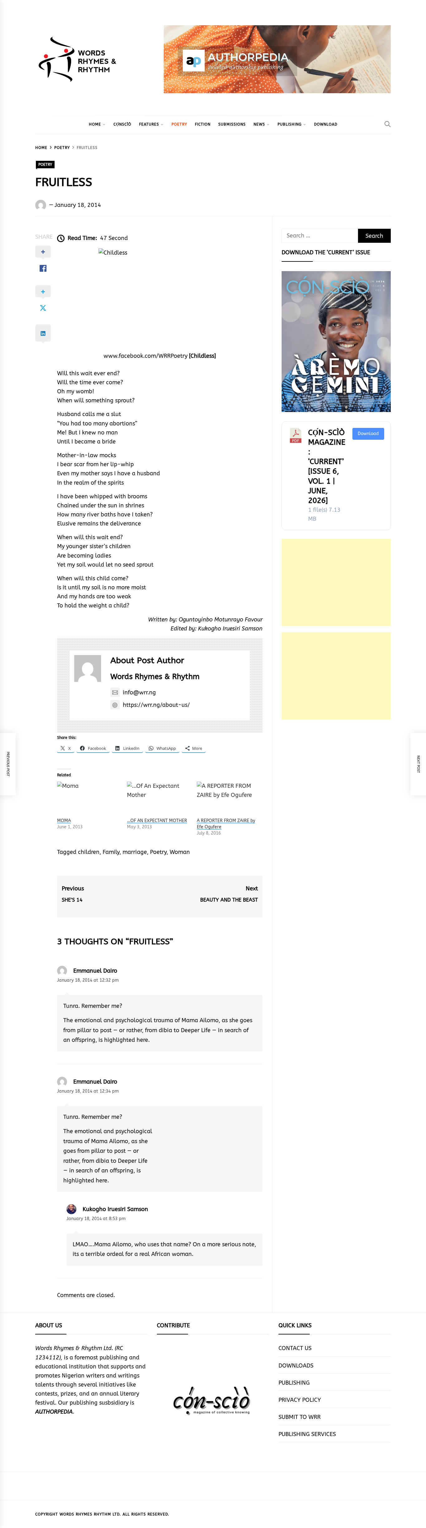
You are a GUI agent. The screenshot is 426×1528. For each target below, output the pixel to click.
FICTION (203, 124)
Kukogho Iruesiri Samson (115, 1209)
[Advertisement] (336, 582)
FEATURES (149, 124)
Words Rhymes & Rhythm (155, 676)
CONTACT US (295, 1348)
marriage (135, 852)
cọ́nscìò (122, 124)
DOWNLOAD (325, 124)
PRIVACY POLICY (299, 1399)
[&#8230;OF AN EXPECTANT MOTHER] (159, 800)
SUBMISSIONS (232, 124)
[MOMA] (89, 800)
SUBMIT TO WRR (299, 1417)
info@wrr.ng (139, 692)
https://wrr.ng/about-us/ (156, 705)
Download (368, 433)
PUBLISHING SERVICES (307, 1434)
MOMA (64, 820)
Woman (180, 852)
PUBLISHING (290, 124)
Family (111, 852)
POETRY (179, 124)
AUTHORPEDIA (54, 1411)
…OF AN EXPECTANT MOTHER (157, 820)
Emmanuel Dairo (95, 970)
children (88, 852)
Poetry (158, 852)
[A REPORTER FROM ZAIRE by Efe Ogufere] (228, 800)
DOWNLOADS (295, 1365)
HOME (95, 124)
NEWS (259, 124)
